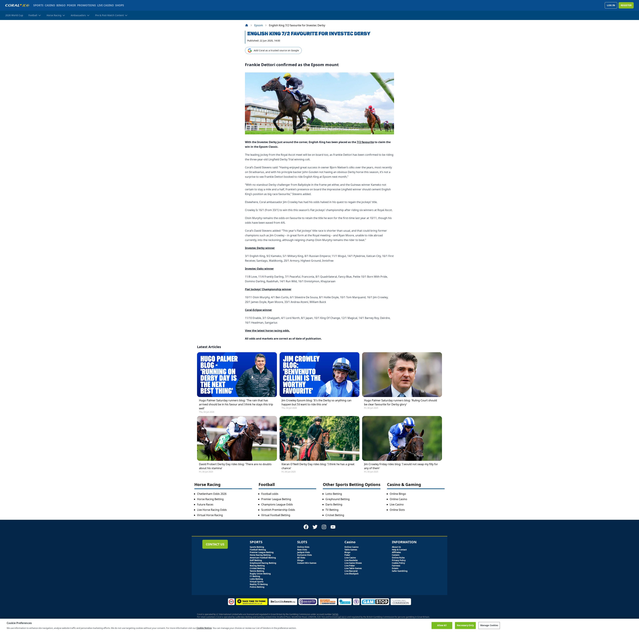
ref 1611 (342, 617)
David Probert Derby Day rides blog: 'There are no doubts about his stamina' (235, 466)
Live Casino (397, 504)
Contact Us (215, 544)
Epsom (258, 25)
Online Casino (398, 499)
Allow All (442, 625)
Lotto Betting (333, 494)
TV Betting (331, 510)
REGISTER (626, 5)
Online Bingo (398, 494)
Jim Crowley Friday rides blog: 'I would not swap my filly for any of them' (401, 466)
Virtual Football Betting (275, 515)
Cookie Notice (204, 627)
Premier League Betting (276, 499)
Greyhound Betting (337, 499)
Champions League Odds (277, 504)
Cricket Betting (334, 515)
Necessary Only (465, 625)
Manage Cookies (489, 625)
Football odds (269, 494)
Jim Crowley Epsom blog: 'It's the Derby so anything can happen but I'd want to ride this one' (316, 402)
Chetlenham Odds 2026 (211, 494)
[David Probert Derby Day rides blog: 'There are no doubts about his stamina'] (237, 438)
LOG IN (611, 5)
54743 (335, 614)
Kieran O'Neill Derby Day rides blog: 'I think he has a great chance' (318, 466)
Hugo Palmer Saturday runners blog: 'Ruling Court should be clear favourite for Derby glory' (400, 402)
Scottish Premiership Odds (278, 510)
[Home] (246, 25)
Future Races (205, 504)
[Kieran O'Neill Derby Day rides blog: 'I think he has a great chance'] (319, 438)
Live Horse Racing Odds (212, 510)
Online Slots (397, 510)
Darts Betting (333, 504)
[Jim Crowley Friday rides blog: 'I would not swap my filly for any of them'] (402, 438)
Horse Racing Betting (210, 499)
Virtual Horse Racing (210, 515)
